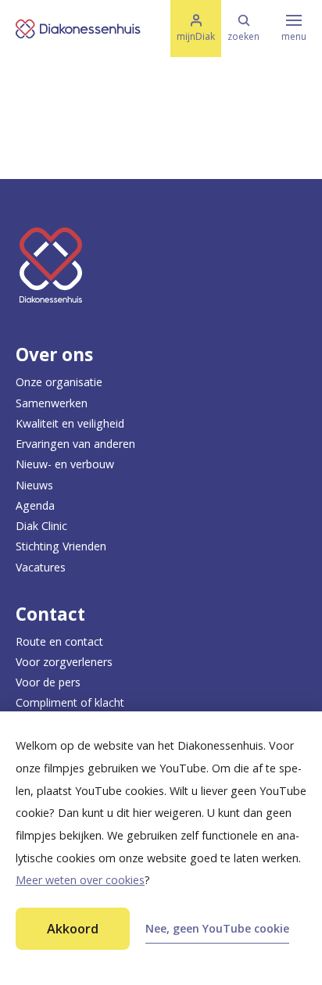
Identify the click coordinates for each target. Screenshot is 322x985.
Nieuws (34, 485)
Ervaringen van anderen (75, 443)
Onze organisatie (59, 381)
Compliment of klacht (70, 702)
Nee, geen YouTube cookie (217, 928)
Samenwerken (52, 403)
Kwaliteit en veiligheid (70, 423)
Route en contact (59, 641)
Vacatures (41, 567)
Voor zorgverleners (64, 661)
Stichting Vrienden (61, 546)
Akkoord (72, 928)
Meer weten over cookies (80, 879)
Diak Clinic (41, 525)
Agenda (35, 505)
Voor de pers (48, 682)
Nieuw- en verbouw (65, 464)
